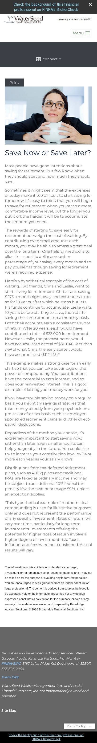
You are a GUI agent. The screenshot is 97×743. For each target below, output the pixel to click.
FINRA (6, 663)
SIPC (17, 663)
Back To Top (77, 726)
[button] (81, 33)
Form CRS (10, 677)
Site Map (8, 710)
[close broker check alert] (90, 4)
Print (14, 82)
